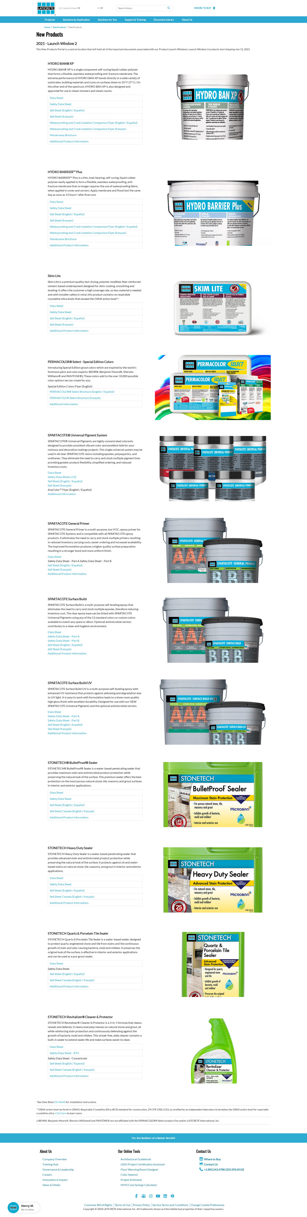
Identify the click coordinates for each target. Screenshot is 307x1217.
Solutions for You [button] (107, 19)
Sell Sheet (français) (61, 116)
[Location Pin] (214, 8)
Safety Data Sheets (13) (62, 477)
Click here (60, 1113)
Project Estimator (131, 1179)
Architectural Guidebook (136, 1159)
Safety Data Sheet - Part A (63, 636)
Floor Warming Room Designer (139, 1169)
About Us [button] (187, 19)
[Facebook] (136, 1196)
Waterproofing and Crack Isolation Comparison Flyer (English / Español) (94, 122)
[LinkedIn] (165, 1196)
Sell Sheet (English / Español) (67, 110)
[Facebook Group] (143, 1196)
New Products (59, 27)
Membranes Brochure (63, 135)
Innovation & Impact (55, 1179)
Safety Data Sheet (60, 104)
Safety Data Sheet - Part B (63, 640)
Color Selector (129, 1174)
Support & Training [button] (135, 19)
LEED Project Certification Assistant (143, 1164)
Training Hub (50, 1164)
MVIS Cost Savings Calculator (139, 1185)
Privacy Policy (141, 1205)
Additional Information (64, 404)
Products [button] (50, 19)
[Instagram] (150, 1196)
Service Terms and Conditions (170, 1205)
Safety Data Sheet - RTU (64, 1053)
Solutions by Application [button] (76, 19)
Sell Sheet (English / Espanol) (67, 1063)
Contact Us (211, 1164)
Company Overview (54, 1159)
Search (168, 8)
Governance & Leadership (58, 1169)
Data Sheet (56, 97)
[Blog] (172, 1196)
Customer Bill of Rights (98, 1205)
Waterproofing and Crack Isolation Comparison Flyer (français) (88, 128)
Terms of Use (122, 1205)
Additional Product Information (69, 141)
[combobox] (144, 8)
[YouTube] (158, 1196)
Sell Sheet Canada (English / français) (72, 811)
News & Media (51, 1185)
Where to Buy (212, 1159)
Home (47, 27)
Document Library (164, 19)
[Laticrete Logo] (46, 8)
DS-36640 (59, 1102)
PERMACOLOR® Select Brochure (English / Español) (82, 391)
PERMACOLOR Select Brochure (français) (75, 397)
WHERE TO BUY (202, 8)
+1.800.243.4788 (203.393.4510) (224, 1169)
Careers (47, 1174)
